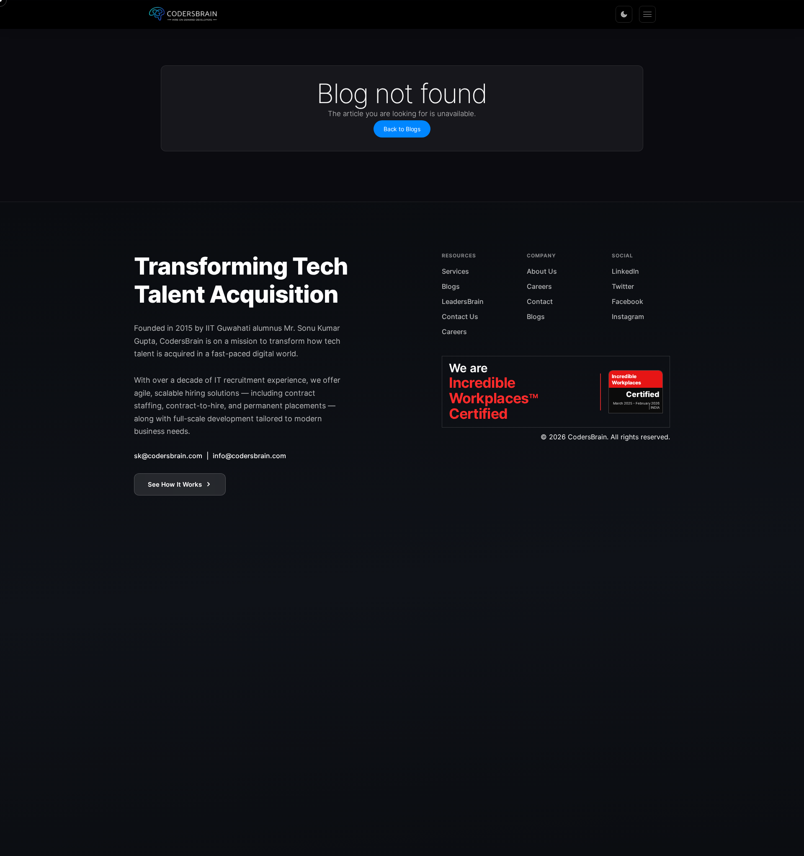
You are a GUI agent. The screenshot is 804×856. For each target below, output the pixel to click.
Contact (540, 301)
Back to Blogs (402, 128)
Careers (454, 331)
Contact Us (460, 316)
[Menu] (647, 14)
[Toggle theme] (624, 14)
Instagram (628, 316)
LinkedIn (625, 271)
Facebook (627, 301)
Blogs (451, 286)
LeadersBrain (463, 301)
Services (455, 271)
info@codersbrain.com (249, 455)
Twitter (623, 286)
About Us (542, 271)
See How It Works (175, 484)
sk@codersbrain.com (168, 455)
